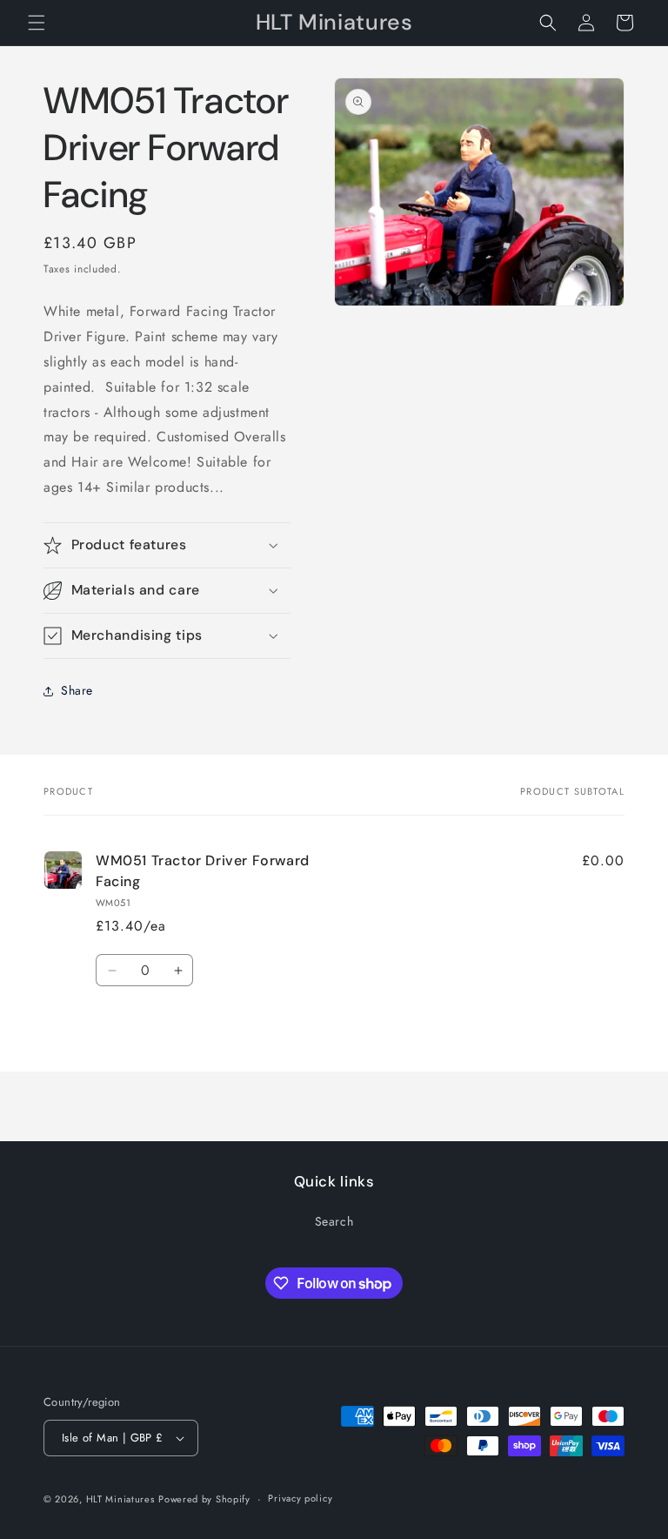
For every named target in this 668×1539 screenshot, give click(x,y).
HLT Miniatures (120, 1499)
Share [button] (77, 690)
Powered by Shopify (204, 1499)
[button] (36, 22)
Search (334, 1221)
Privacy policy (300, 1498)
